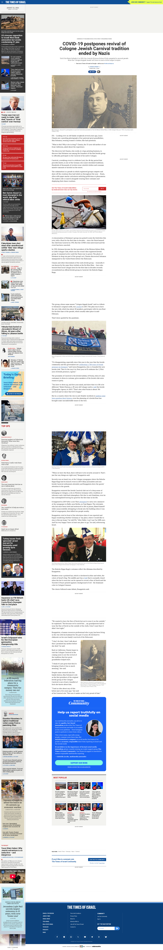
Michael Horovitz (6, 646)
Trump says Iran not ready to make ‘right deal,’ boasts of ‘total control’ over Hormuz (11, 118)
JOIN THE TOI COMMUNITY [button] (97, 859)
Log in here (102, 863)
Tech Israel (46, 921)
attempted (83, 502)
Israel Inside (46, 918)
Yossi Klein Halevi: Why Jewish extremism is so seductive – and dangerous (11, 851)
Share (93, 71)
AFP (3, 606)
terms (100, 191)
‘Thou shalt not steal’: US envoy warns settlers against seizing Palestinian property (96, 795)
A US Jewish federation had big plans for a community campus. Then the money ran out (12, 684)
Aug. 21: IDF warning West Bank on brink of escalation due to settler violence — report (16, 272)
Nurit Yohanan (19, 77)
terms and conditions (75, 913)
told (94, 387)
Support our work (79, 763)
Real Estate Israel (48, 924)
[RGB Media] (82, 946)
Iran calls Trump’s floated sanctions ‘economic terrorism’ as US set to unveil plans (85, 794)
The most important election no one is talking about (11, 485)
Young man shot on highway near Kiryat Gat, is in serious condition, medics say (12, 149)
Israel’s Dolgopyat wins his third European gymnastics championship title (11, 641)
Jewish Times (61, 851)
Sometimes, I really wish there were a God (11, 463)
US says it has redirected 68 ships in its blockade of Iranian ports (13, 158)
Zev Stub (13, 918)
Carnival (77, 851)
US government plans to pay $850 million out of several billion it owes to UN (12, 166)
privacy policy (73, 916)
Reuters (14, 77)
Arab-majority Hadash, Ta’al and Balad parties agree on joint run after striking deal (13, 770)
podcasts (45, 929)
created (79, 307)
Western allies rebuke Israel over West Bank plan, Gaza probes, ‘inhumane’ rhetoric (17, 85)
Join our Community (138, 2)
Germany (68, 851)
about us (72, 918)
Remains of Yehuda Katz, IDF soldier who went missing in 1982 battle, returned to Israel (17, 363)
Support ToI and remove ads (154, 2)
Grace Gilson (13, 692)
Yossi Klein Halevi (19, 857)
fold (85, 578)
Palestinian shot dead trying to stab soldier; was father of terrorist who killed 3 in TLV (17, 284)
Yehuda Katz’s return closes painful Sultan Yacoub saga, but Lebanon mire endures (15, 351)
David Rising (17, 809)
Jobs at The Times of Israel (77, 924)
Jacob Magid (5, 44)
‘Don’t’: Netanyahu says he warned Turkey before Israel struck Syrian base (97, 815)
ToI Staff (14, 65)
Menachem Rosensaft (6, 437)
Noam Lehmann (14, 78)
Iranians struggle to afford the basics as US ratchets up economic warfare (12, 803)
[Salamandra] (96, 946)
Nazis (73, 851)
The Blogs (45, 927)
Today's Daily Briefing (12, 376)
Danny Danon (4, 482)
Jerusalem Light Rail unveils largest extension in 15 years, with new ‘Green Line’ (12, 911)
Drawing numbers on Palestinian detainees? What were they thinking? (12, 441)
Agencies (12, 44)
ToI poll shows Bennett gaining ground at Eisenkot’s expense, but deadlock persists (12, 761)
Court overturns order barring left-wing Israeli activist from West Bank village (17, 297)
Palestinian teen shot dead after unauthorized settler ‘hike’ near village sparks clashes (12, 246)
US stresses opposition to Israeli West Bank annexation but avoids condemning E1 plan (11, 38)
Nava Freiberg (11, 356)
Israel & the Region (48, 913)
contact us (73, 927)
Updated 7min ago (11, 112)
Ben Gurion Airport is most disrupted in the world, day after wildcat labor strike (72, 794)
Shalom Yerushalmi (13, 714)
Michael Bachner (8, 756)
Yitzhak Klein (4, 526)
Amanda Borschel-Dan (7, 857)
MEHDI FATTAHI (9, 809)
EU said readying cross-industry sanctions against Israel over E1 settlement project (60, 794)
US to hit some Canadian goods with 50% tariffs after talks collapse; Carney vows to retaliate (13, 140)
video (44, 932)
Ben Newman (4, 505)
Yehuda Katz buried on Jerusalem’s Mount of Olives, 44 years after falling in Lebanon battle (12, 330)
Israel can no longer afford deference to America (10, 530)
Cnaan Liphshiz (94, 66)
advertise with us (74, 921)
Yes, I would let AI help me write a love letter (12, 508)
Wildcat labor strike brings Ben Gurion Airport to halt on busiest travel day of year (60, 815)
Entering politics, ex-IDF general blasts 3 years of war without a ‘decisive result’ (13, 753)
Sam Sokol (12, 765)
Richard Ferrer (5, 460)
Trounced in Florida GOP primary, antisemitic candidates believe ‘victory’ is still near (72, 817)
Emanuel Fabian (15, 252)
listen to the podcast (15, 393)
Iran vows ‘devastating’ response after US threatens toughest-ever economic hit (11, 825)
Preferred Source (109, 63)
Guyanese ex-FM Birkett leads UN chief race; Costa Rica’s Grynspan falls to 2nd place (12, 601)
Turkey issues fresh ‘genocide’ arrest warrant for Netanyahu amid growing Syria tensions (12, 544)
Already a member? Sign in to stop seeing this (79, 767)
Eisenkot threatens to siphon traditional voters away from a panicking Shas (85, 816)
